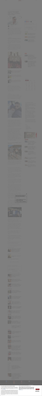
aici (9, 392)
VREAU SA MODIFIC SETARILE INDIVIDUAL (37, 391)
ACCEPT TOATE (37, 389)
